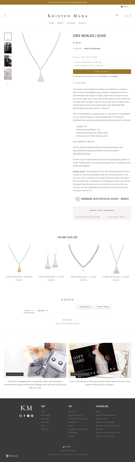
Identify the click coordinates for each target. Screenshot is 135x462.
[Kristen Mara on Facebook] (24, 415)
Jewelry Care (101, 419)
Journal (71, 23)
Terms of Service (69, 454)
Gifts (43, 412)
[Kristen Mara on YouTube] (28, 415)
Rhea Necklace (94, 147)
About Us (73, 412)
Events (82, 23)
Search (72, 436)
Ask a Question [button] (85, 307)
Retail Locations (76, 415)
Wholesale (73, 433)
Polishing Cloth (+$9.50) (90, 66)
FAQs (98, 412)
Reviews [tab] (28, 310)
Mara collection (116, 171)
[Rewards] (12, 456)
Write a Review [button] (103, 307)
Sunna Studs (109, 151)
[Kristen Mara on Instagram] (20, 415)
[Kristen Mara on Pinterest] (32, 415)
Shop (51, 23)
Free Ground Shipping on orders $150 (87, 217)
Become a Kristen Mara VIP (108, 433)
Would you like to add (85, 57)
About (60, 23)
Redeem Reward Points (106, 415)
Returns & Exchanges (105, 422)
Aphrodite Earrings (81, 154)
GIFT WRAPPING (14, 374)
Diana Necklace (80, 151)
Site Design (82, 454)
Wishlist (99, 429)
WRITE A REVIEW (92, 49)
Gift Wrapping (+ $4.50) (89, 62)
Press (71, 426)
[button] (79, 82)
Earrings (45, 419)
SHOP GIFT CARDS (80, 374)
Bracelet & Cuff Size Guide (107, 426)
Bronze (91, 142)
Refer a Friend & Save (105, 436)
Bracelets (45, 422)
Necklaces (45, 415)
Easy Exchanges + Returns (116, 217)
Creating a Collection (78, 429)
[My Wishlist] (116, 15)
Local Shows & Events (78, 419)
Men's (43, 426)
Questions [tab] (41, 310)
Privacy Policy (54, 454)
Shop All (45, 429)
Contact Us (73, 422)
